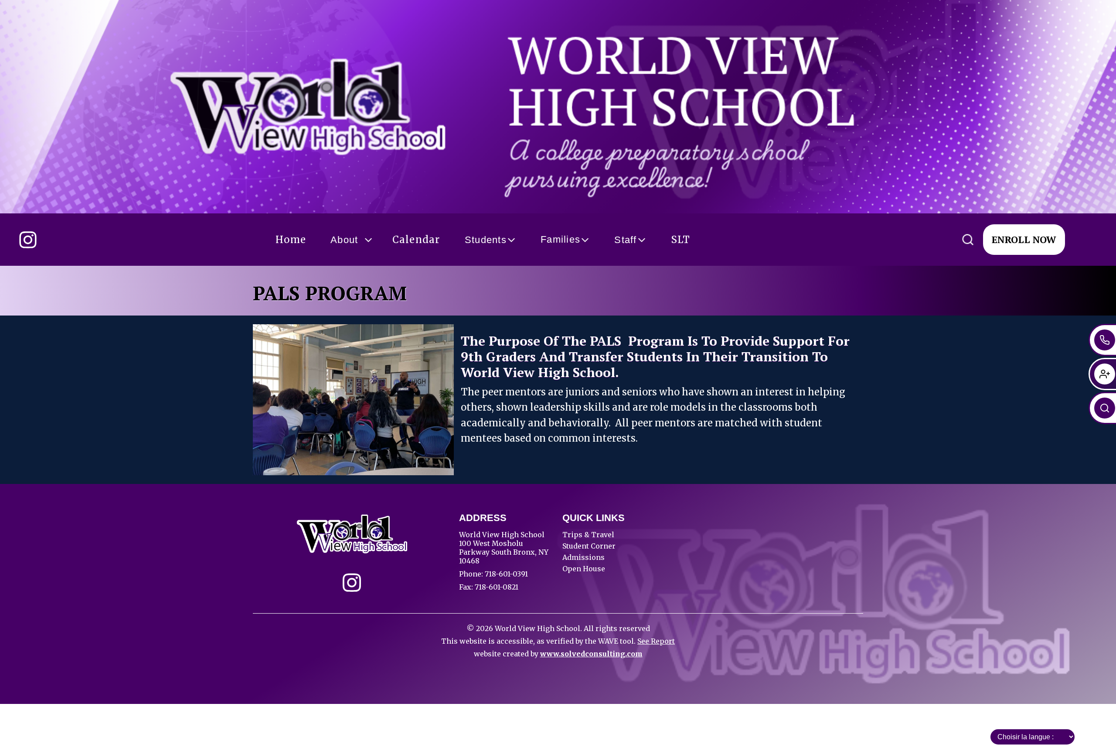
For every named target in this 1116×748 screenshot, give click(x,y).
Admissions (583, 557)
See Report (656, 641)
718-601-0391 (505, 574)
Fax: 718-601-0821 (488, 587)
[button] (290, 240)
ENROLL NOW (1024, 239)
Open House (583, 568)
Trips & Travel (588, 534)
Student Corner (589, 546)
